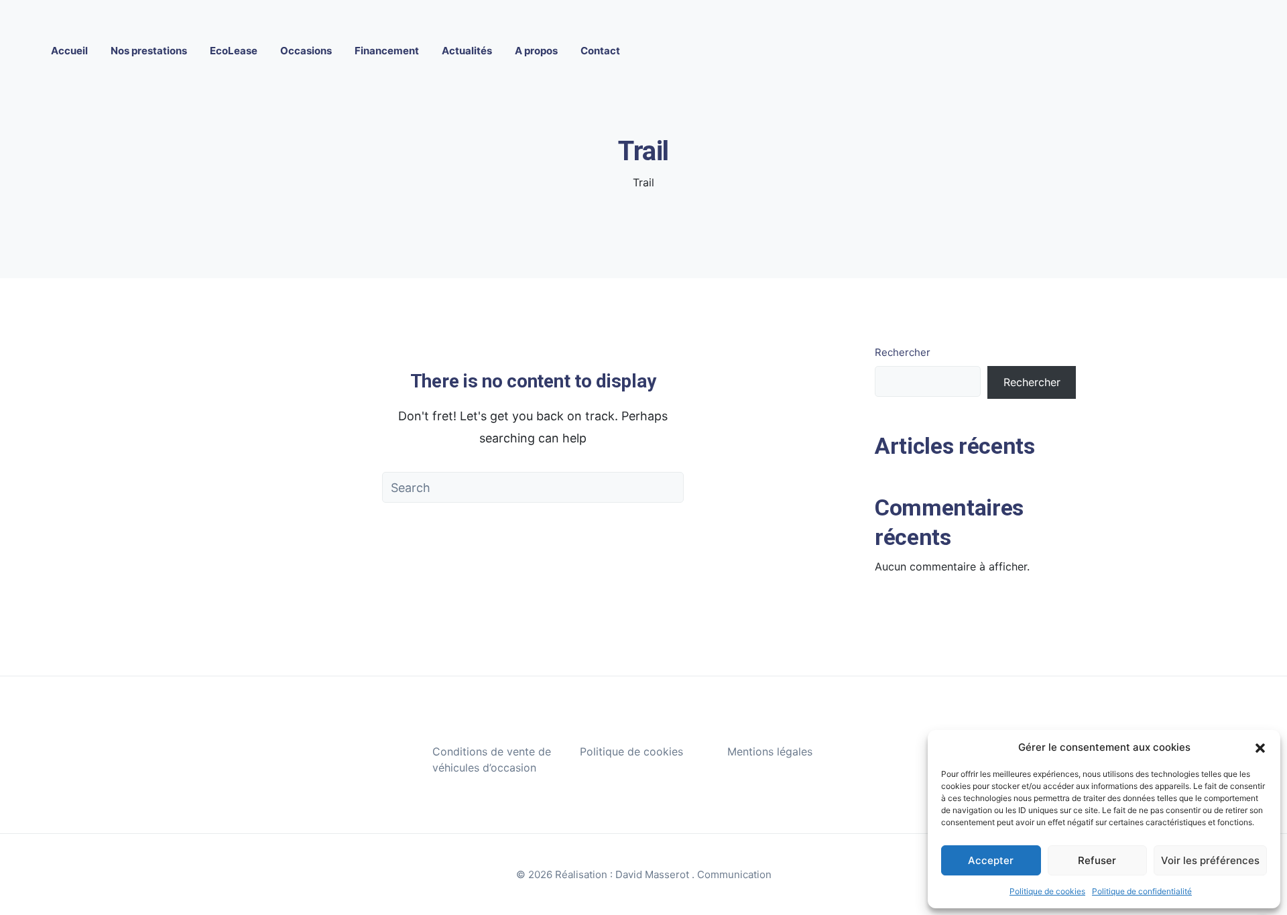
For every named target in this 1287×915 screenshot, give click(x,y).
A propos (536, 50)
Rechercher (902, 352)
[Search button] (668, 487)
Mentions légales (769, 751)
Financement (387, 50)
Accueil (69, 50)
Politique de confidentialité (1142, 891)
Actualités (467, 50)
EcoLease (233, 50)
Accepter (991, 860)
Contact (600, 50)
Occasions (306, 50)
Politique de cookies (1047, 891)
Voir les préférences (1210, 860)
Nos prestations (149, 50)
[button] (1260, 747)
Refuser (1097, 860)
